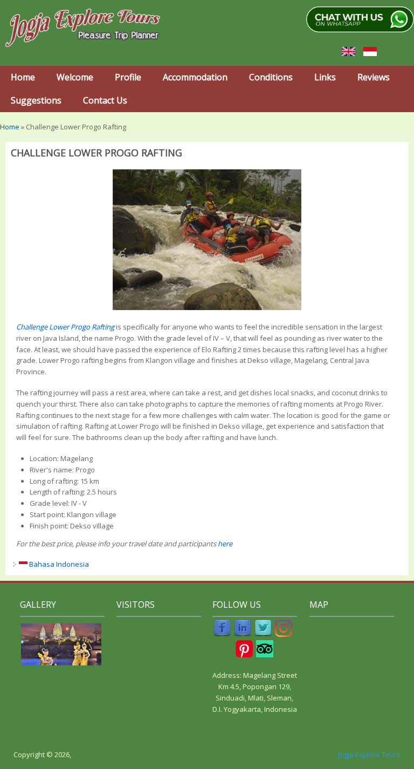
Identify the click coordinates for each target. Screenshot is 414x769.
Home (23, 77)
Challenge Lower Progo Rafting (65, 327)
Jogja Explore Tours (369, 754)
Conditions (271, 77)
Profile (128, 77)
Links (325, 77)
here (225, 543)
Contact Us (105, 100)
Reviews (373, 77)
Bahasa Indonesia (58, 564)
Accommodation (195, 77)
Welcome (75, 77)
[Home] (80, 28)
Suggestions (36, 100)
